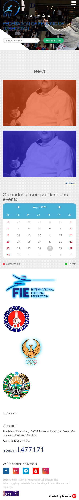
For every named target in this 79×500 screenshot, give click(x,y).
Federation (10, 412)
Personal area (53, 40)
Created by (55, 496)
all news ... (71, 183)
